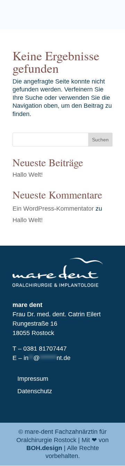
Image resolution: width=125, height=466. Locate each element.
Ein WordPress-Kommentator (53, 208)
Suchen (100, 139)
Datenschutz (34, 391)
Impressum (32, 378)
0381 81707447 (45, 348)
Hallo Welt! (27, 174)
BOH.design (44, 448)
